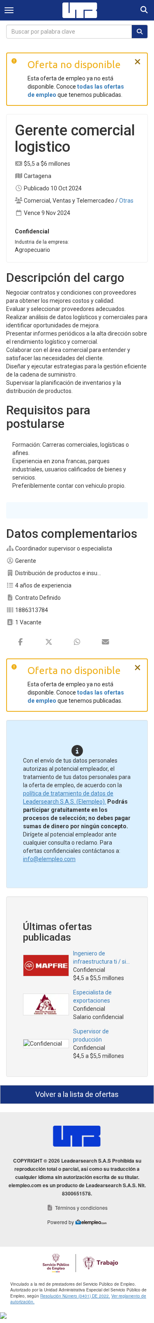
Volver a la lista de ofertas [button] (77, 1094)
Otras (126, 200)
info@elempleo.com (49, 859)
